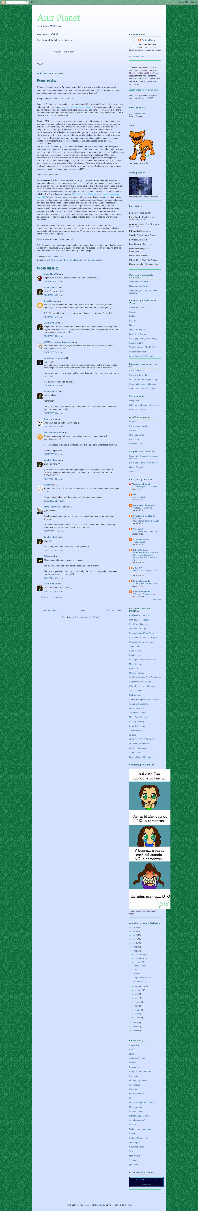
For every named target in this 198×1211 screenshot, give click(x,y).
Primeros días (140, 981)
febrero (138, 1014)
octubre (138, 962)
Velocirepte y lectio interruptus (145, 531)
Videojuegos (134, 1160)
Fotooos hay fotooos (138, 1080)
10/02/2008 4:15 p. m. (54, 427)
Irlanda (132, 1098)
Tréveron (48, 556)
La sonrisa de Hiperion (139, 744)
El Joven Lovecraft (141, 539)
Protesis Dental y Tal (138, 1138)
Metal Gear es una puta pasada (145, 521)
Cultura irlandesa (136, 370)
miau (134, 495)
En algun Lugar (136, 655)
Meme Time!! (140, 966)
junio (137, 998)
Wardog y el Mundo (141, 484)
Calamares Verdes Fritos (140, 682)
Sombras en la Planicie (142, 508)
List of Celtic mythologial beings (143, 379)
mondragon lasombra (54, 358)
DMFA (132, 316)
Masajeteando (135, 1107)
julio (137, 994)
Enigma (132, 421)
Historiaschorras (136, 1094)
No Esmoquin (135, 695)
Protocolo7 (137, 529)
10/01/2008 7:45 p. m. (54, 352)
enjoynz (100, 1205)
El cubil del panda (141, 591)
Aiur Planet (58, 17)
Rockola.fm (134, 439)
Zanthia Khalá (50, 287)
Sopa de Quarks (136, 730)
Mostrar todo (156, 600)
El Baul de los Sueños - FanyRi (143, 637)
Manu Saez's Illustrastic (143, 505)
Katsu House (135, 651)
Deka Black (49, 301)
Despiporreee (135, 1067)
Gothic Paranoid (136, 708)
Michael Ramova (136, 673)
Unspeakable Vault (137, 352)
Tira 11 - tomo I (138, 542)
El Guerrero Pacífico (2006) (143, 594)
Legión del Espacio (137, 329)
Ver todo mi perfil (136, 56)
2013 (134, 931)
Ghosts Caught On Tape (140, 757)
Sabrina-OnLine (136, 343)
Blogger (128, 1205)
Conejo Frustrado (136, 307)
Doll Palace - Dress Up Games (143, 463)
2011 (134, 939)
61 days (132, 735)
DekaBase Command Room (141, 642)
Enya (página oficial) (138, 426)
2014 (134, 927)
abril (137, 1006)
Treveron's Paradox (137, 713)
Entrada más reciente (49, 610)
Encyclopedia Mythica (139, 375)
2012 (134, 935)
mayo (137, 1002)
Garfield (132, 325)
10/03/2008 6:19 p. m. (54, 591)
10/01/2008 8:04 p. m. (54, 413)
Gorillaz (132, 430)
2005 (134, 1030)
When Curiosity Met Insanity (142, 356)
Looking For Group (137, 334)
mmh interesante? (95, 260)
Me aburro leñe (135, 1111)
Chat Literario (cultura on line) (142, 388)
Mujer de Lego (135, 664)
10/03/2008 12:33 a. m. (54, 501)
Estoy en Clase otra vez (75, 260)
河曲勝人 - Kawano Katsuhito (57, 342)
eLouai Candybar (136, 467)
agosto (138, 990)
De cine (132, 1063)
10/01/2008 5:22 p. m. (54, 295)
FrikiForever (134, 1085)
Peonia (137, 973)
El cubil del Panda (137, 726)
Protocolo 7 (134, 668)
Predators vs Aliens (138, 409)
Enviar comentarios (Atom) (87, 617)
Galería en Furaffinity (138, 286)
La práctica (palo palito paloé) (144, 487)
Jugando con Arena (142, 977)
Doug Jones (134, 400)
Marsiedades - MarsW (139, 620)
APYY (132, 1049)
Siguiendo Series (136, 1147)
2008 (134, 951)
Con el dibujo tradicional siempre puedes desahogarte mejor (144, 557)
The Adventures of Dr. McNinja (143, 347)
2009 (134, 947)
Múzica (132, 1125)
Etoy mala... (134, 1076)
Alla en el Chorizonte (138, 704)
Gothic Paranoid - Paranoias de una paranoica (145, 551)
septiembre (140, 986)
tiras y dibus (134, 1156)
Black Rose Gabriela (138, 624)
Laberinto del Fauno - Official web (144, 405)
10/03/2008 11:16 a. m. (54, 531)
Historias (133, 1089)
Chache (47, 485)
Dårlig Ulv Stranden (141, 581)
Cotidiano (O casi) (55, 260)
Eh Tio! (132, 321)
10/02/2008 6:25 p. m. (54, 454)
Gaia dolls (133, 471)
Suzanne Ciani (135, 444)
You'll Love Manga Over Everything (145, 677)
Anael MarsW (50, 274)
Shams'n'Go (134, 646)
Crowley (132, 312)
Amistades (134, 1045)
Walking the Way (136, 721)
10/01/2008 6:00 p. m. (54, 336)
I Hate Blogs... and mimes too (142, 686)
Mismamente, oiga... (138, 628)
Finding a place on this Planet (142, 659)
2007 (134, 1022)
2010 (134, 943)
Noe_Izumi (49, 419)
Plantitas (133, 1133)
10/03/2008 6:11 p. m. (53, 578)
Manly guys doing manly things (143, 338)
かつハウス (137, 568)
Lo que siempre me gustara (141, 1103)
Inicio (83, 610)
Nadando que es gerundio (140, 1129)
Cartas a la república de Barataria (144, 699)
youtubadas (134, 1164)
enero (137, 1017)
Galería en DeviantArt (138, 281)
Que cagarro (134, 1142)
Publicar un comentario (51, 597)
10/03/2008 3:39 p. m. (54, 550)
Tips (136, 969)
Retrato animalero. (140, 497)
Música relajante (136, 435)
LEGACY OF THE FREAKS (141, 739)
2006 (134, 1026)
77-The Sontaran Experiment (144, 583)
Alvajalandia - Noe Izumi (140, 615)
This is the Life (135, 690)
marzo (138, 1010)
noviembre (140, 958)
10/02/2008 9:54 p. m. (54, 479)
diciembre (139, 954)
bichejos (133, 1054)
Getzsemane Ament (53, 432)
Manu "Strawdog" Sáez (55, 507)
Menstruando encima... (139, 1116)
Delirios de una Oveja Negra (141, 633)
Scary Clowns (135, 752)
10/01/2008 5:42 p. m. (54, 317)
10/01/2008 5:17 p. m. (54, 281)
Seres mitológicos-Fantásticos (142, 384)
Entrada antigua (114, 610)
